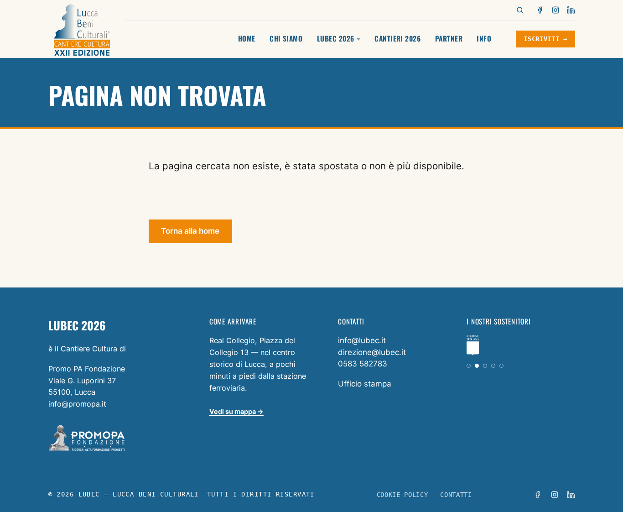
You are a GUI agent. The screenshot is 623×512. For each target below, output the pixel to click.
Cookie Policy (402, 494)
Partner (448, 38)
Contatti (456, 494)
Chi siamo (286, 38)
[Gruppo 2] (477, 366)
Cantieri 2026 (397, 38)
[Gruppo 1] (469, 366)
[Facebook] (540, 10)
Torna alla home (190, 230)
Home (246, 38)
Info (484, 38)
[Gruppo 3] (485, 366)
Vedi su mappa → (236, 411)
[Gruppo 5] (501, 366)
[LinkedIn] (571, 10)
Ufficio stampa (364, 383)
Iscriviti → (545, 38)
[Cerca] (520, 10)
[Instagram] (555, 10)
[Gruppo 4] (493, 366)
